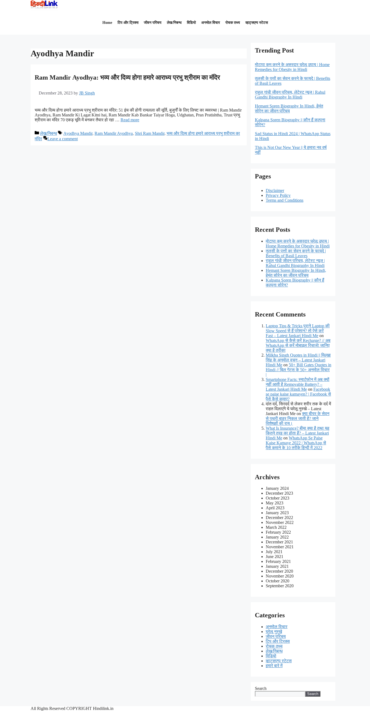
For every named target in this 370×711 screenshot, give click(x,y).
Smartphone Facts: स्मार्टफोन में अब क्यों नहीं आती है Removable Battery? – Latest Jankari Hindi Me (297, 384)
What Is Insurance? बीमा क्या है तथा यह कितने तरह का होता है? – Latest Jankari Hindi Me (297, 433)
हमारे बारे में (274, 665)
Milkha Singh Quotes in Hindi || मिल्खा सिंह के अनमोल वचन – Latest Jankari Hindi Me (298, 360)
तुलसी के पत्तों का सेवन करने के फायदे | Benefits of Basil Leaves (296, 253)
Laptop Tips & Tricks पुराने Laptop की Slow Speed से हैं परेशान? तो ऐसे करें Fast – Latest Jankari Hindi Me (298, 331)
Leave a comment (62, 138)
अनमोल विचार (210, 23)
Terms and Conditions (284, 200)
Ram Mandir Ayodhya (114, 133)
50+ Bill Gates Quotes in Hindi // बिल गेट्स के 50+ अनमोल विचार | (298, 370)
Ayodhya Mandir (77, 133)
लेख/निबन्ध (174, 23)
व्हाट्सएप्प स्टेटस (256, 23)
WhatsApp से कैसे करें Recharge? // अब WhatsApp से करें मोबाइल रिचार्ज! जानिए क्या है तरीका (298, 345)
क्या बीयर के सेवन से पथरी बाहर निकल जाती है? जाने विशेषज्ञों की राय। (297, 418)
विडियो (191, 23)
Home (107, 23)
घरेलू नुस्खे (274, 631)
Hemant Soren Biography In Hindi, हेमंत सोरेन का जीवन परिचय (296, 273)
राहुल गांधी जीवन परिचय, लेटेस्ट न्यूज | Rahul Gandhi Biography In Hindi (295, 263)
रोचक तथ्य (232, 23)
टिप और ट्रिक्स (128, 23)
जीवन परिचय (152, 23)
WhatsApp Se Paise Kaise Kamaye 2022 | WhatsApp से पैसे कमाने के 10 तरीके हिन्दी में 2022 (296, 443)
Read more (130, 120)
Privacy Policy (278, 195)
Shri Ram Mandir (149, 133)
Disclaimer (275, 190)
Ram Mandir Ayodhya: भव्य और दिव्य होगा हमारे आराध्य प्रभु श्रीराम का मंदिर (127, 77)
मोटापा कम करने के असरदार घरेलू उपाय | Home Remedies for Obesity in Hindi (298, 243)
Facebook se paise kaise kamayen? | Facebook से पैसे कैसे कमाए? (298, 394)
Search (261, 688)
